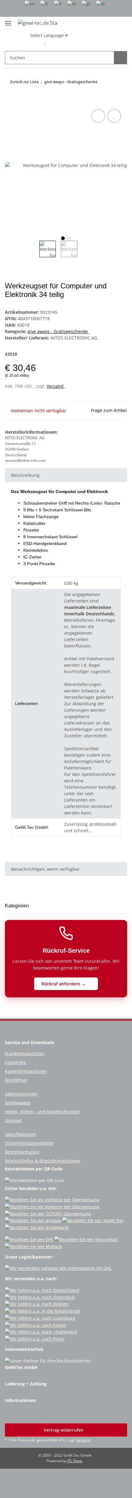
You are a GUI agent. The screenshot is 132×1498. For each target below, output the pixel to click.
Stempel (13, 1120)
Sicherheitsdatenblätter (29, 1143)
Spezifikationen (20, 1134)
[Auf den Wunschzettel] (114, 116)
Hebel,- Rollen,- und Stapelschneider (42, 1111)
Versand (56, 386)
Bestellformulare (22, 1152)
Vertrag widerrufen (64, 1430)
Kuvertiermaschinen (26, 1071)
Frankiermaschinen (25, 1053)
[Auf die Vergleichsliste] (98, 116)
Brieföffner (16, 1080)
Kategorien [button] (17, 905)
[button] (35, 42)
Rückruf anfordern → (64, 984)
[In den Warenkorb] (10, 101)
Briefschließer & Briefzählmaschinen (42, 1161)
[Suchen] (120, 57)
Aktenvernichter (21, 1094)
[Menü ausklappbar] (8, 20)
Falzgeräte (15, 1062)
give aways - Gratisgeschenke (58, 331)
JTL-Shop (75, 1460)
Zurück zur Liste (24, 81)
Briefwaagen (18, 1103)
